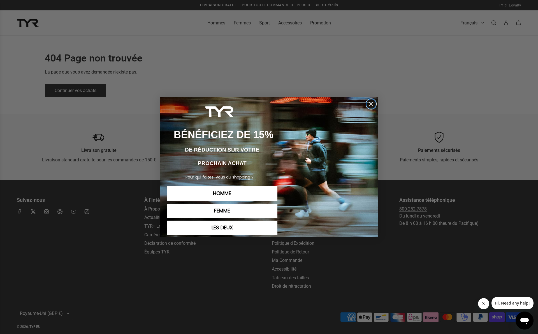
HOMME (222, 193)
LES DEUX (222, 227)
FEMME (222, 210)
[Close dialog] (371, 104)
